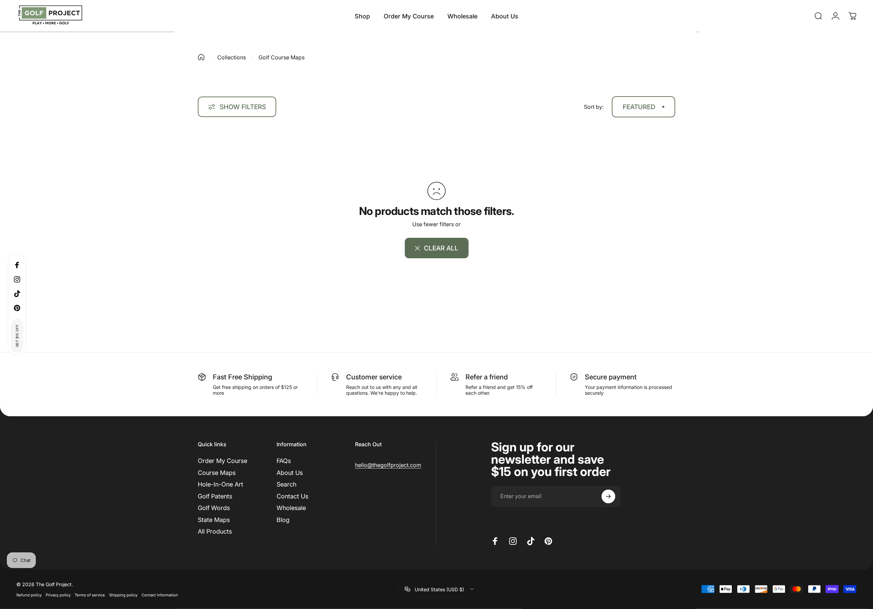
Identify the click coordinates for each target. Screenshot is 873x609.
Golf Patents (215, 496)
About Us (290, 472)
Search (286, 484)
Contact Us (292, 496)
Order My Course (222, 460)
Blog (283, 519)
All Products (215, 531)
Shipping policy (123, 594)
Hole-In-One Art (220, 484)
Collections (231, 57)
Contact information (160, 594)
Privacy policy (58, 594)
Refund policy (29, 594)
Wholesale (291, 507)
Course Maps (217, 472)
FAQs (284, 460)
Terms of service (90, 594)
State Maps (214, 519)
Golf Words (214, 507)
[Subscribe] (608, 496)
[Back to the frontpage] (201, 57)
